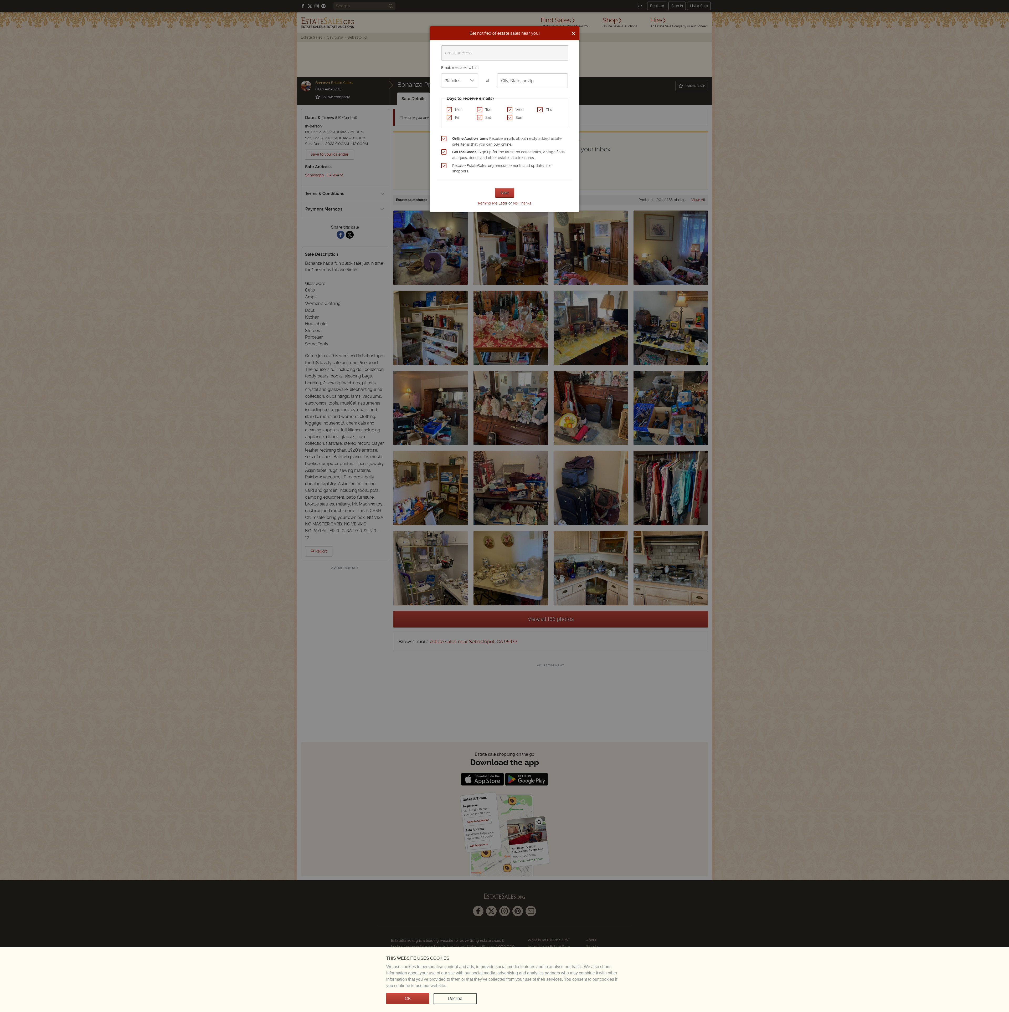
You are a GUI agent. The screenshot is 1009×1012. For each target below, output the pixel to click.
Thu (549, 110)
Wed (520, 110)
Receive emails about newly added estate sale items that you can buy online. (507, 141)
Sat (488, 117)
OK (408, 998)
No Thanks (522, 203)
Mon (458, 110)
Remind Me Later (492, 203)
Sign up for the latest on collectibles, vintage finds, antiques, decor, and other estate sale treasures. (508, 155)
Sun (519, 117)
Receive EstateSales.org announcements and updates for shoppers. (501, 168)
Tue (488, 110)
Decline (455, 998)
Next (505, 193)
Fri (457, 117)
